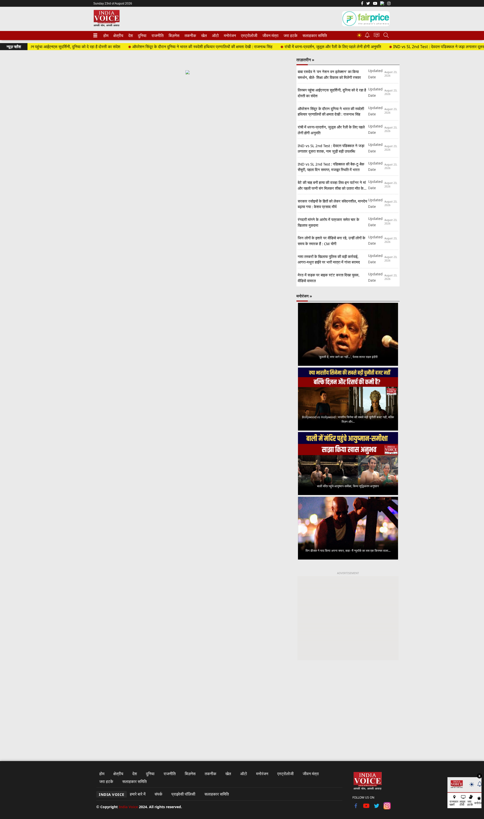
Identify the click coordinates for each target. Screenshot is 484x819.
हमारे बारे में (137, 794)
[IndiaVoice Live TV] (376, 36)
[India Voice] (106, 25)
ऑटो (215, 35)
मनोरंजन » (304, 296)
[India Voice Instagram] (389, 4)
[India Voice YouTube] (366, 808)
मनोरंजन (229, 35)
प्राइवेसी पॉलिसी (183, 794)
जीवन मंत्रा (269, 35)
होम (105, 35)
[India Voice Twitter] (368, 4)
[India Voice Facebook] (362, 4)
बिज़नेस (173, 35)
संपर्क (158, 794)
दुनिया (141, 35)
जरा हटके (290, 35)
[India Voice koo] (382, 4)
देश (130, 35)
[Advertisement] (187, 123)
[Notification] (367, 36)
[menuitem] (105, 35)
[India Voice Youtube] (375, 4)
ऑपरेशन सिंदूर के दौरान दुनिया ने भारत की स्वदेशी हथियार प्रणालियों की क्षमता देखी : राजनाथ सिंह (183, 46)
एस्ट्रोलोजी (248, 35)
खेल (203, 35)
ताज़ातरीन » (305, 59)
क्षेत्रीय (117, 35)
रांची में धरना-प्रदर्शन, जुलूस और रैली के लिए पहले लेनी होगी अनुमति (313, 46)
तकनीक (190, 35)
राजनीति (157, 35)
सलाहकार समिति (313, 35)
